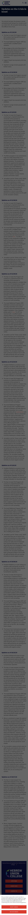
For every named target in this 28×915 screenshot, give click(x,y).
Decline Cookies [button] (14, 911)
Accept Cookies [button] (14, 907)
